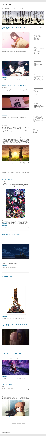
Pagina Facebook (22, 8)
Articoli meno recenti (5, 428)
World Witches (21, 227)
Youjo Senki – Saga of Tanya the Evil (38, 82)
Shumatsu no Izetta (36, 69)
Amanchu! (35, 37)
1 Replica (3, 386)
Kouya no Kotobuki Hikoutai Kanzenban (11, 234)
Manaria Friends (36, 63)
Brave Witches (35, 41)
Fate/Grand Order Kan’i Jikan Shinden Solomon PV (13, 353)
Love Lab (13, 423)
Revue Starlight (16, 117)
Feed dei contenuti (35, 130)
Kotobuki (13, 269)
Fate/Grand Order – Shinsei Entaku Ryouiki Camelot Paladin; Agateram (15, 28)
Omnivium (34, 96)
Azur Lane (35, 40)
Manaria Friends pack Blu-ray (8, 276)
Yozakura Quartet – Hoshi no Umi (38, 87)
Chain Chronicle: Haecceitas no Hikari (39, 42)
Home (2, 8)
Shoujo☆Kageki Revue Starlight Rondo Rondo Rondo (14, 85)
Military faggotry (19, 172)
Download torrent (4, 49)
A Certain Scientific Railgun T (37, 36)
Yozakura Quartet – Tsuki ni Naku (38, 88)
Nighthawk (25, 117)
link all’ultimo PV (4, 223)
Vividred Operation (36, 78)
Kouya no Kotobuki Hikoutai (37, 60)
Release (18, 51)
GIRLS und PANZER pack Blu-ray (9, 123)
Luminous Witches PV (7, 179)
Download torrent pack (5, 316)
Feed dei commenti (35, 131)
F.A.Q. (17, 8)
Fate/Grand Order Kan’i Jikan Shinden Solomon (12, 57)
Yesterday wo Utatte (36, 81)
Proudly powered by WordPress (6, 432)
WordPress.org (35, 132)
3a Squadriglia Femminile (37, 35)
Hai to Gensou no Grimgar (37, 55)
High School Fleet (36, 56)
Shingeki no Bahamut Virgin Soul (38, 68)
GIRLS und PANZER (14, 172)
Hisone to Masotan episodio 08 (40, 106)
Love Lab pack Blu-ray (7, 384)
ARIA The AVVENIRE (36, 39)
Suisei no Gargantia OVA (37, 75)
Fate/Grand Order (14, 51)
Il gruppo (13, 8)
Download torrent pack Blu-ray (6, 416)
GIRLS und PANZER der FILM (37, 54)
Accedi (34, 129)
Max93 (25, 51)
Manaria (13, 318)
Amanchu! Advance (36, 38)
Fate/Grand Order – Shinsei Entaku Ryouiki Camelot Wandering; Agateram (15, 325)
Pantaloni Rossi (6, 4)
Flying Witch (35, 50)
